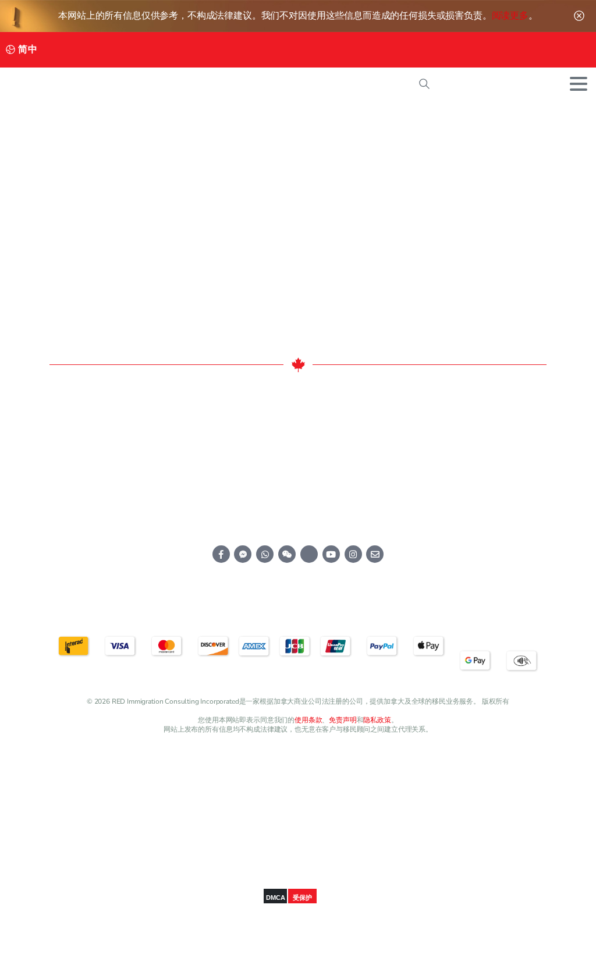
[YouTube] (226, 50)
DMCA (275, 897)
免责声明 (342, 720)
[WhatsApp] (263, 50)
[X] (208, 50)
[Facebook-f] (221, 554)
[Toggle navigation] (578, 84)
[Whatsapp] (265, 554)
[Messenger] (189, 50)
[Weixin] (287, 554)
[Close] (579, 16)
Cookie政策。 (362, 967)
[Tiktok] (309, 554)
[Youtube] (331, 554)
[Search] (424, 84)
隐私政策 (377, 720)
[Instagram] (244, 50)
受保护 (302, 897)
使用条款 (308, 720)
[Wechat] (281, 50)
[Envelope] (375, 554)
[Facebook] (171, 50)
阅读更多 (510, 15)
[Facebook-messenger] (242, 554)
